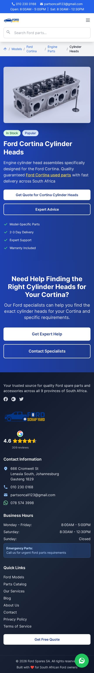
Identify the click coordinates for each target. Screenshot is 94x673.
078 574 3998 (22, 503)
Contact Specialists (47, 351)
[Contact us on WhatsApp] (82, 660)
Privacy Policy (15, 619)
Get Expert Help (47, 334)
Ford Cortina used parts (48, 175)
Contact (10, 612)
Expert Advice (47, 209)
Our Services (13, 591)
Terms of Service (17, 626)
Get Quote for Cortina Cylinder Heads (47, 195)
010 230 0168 (21, 487)
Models (17, 49)
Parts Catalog (14, 584)
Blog (7, 598)
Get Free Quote (47, 639)
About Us (11, 605)
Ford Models (13, 577)
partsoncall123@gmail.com (32, 495)
